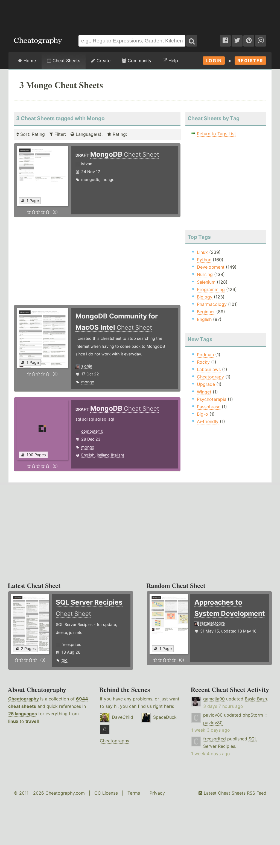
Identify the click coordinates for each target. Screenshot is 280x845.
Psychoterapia (211, 399)
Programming (211, 289)
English (88, 455)
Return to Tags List (216, 133)
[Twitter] (237, 41)
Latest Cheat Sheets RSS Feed (234, 793)
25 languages (22, 713)
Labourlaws (209, 369)
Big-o (202, 414)
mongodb (90, 179)
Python (204, 259)
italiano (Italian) (110, 455)
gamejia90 (214, 699)
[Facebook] (225, 41)
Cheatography (23, 699)
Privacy (157, 793)
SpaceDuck (165, 717)
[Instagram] (260, 41)
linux (13, 721)
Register (250, 60)
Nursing (205, 274)
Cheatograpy (210, 377)
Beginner (206, 311)
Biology (204, 297)
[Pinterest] (248, 41)
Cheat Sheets (65, 60)
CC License (106, 793)
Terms (133, 793)
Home (29, 60)
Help (172, 60)
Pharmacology (212, 304)
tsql (65, 660)
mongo (108, 179)
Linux (202, 252)
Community (138, 60)
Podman (205, 354)
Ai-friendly (207, 421)
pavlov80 (213, 715)
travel (31, 721)
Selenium (206, 282)
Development (210, 267)
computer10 (92, 431)
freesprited (71, 644)
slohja (86, 366)
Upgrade (206, 384)
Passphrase (208, 406)
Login (214, 60)
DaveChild (122, 717)
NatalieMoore (212, 623)
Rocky (203, 362)
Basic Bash (256, 699)
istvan (86, 163)
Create (102, 60)
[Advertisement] (140, 14)
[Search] (191, 41)
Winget (204, 392)
